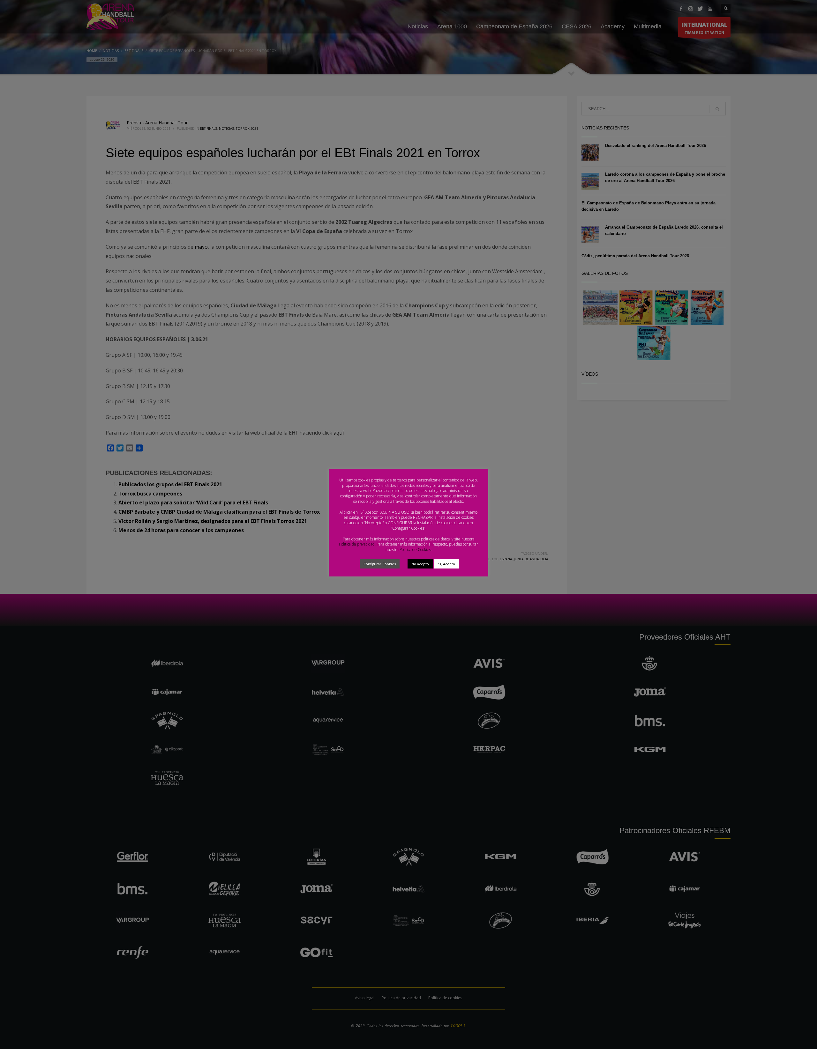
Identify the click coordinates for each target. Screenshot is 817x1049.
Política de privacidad (357, 544)
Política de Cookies (415, 549)
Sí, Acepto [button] (446, 563)
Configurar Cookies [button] (380, 563)
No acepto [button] (420, 563)
